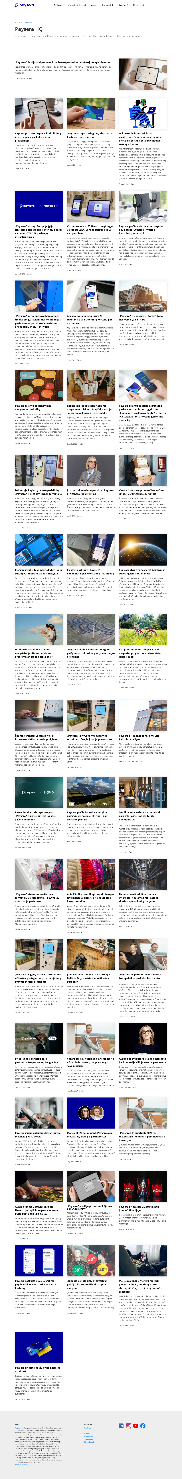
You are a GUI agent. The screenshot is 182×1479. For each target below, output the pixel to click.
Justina (72, 1150)
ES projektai (138, 5)
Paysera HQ (107, 5)
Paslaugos (58, 5)
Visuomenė (123, 5)
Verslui (94, 5)
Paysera (18, 1428)
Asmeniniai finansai (77, 5)
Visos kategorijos (24, 22)
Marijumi (110, 1147)
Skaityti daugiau (21, 1464)
